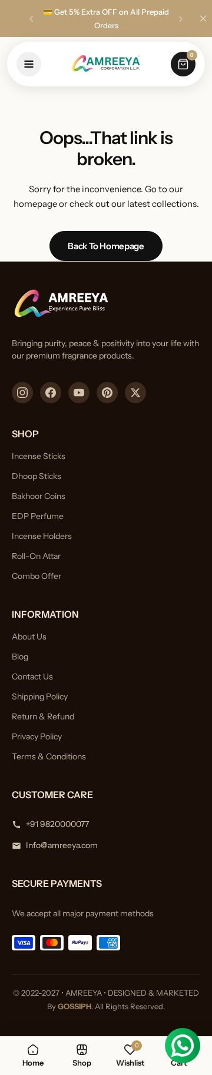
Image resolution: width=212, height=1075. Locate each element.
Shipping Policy (40, 696)
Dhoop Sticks (36, 476)
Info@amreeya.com (62, 845)
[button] (31, 19)
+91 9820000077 (57, 824)
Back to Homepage (106, 246)
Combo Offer (36, 576)
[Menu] (28, 64)
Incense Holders (42, 536)
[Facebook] (50, 392)
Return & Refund (43, 716)
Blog (20, 656)
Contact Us (32, 676)
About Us (29, 636)
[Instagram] (22, 392)
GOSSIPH (74, 1006)
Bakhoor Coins (38, 496)
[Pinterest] (107, 392)
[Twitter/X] (135, 392)
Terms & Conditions (49, 756)
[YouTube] (79, 392)
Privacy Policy (37, 736)
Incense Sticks (38, 456)
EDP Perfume (38, 516)
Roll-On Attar (36, 556)
